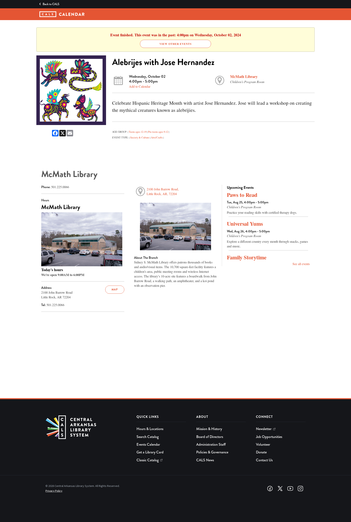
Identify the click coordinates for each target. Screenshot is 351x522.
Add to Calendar (139, 86)
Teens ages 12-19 (137, 132)
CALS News (205, 460)
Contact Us (264, 460)
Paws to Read (242, 195)
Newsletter (264, 428)
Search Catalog (147, 436)
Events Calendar (148, 444)
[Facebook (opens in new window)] (270, 488)
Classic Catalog (147, 460)
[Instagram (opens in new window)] (300, 488)
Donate (261, 452)
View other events (175, 44)
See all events (301, 264)
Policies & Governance (212, 452)
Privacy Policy (54, 491)
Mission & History (209, 428)
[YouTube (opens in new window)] (290, 488)
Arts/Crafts (157, 137)
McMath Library (244, 76)
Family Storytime (246, 257)
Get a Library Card (150, 452)
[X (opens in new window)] (280, 488)
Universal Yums (245, 224)
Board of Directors (209, 436)
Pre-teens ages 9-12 (158, 132)
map (115, 289)
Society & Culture (139, 137)
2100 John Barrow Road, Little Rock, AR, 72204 (163, 191)
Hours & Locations (149, 428)
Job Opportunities (269, 436)
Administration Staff (211, 444)
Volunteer (263, 444)
